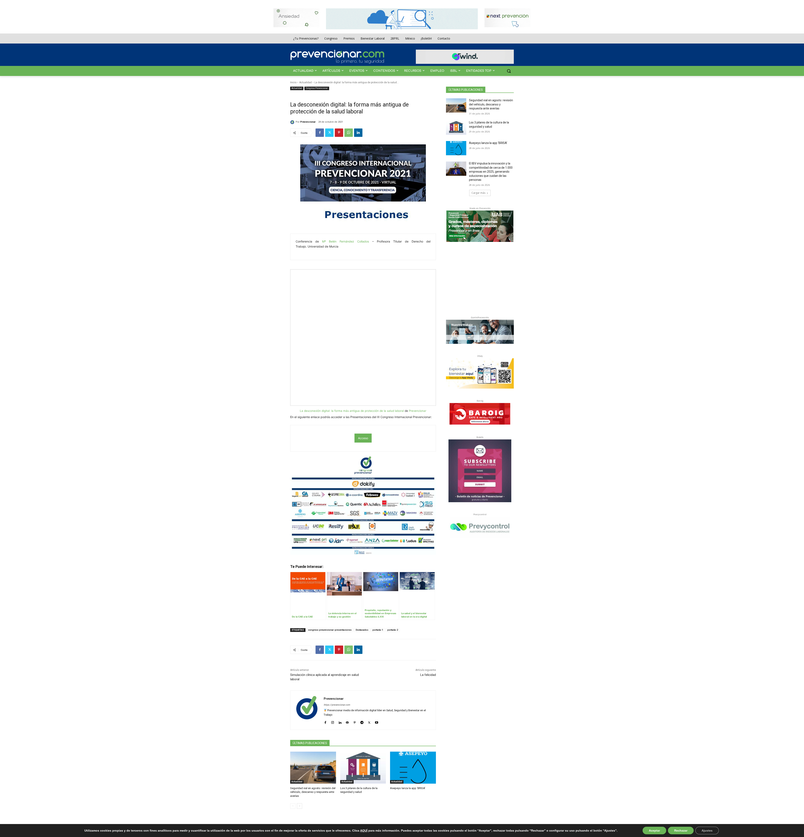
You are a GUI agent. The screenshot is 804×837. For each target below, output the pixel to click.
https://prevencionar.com (337, 704)
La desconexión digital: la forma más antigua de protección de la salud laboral (352, 410)
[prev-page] (292, 806)
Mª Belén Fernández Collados (345, 241)
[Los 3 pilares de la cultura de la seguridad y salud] (363, 768)
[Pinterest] (339, 132)
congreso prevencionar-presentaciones (330, 630)
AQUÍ (363, 830)
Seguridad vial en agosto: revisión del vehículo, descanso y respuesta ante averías (312, 792)
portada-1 (377, 630)
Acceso (363, 438)
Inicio (293, 82)
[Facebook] (320, 132)
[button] (509, 71)
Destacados (362, 630)
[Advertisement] (479, 278)
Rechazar (680, 830)
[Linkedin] (358, 132)
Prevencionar (308, 122)
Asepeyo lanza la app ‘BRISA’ (407, 788)
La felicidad (428, 675)
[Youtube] (376, 721)
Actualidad (305, 82)
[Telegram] (361, 721)
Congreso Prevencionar (317, 88)
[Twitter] (329, 132)
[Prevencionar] (337, 56)
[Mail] (347, 721)
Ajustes (707, 830)
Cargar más (478, 193)
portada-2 (392, 630)
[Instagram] (332, 721)
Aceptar (654, 830)
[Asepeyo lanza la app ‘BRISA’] (413, 768)
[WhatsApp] (348, 132)
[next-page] (299, 806)
